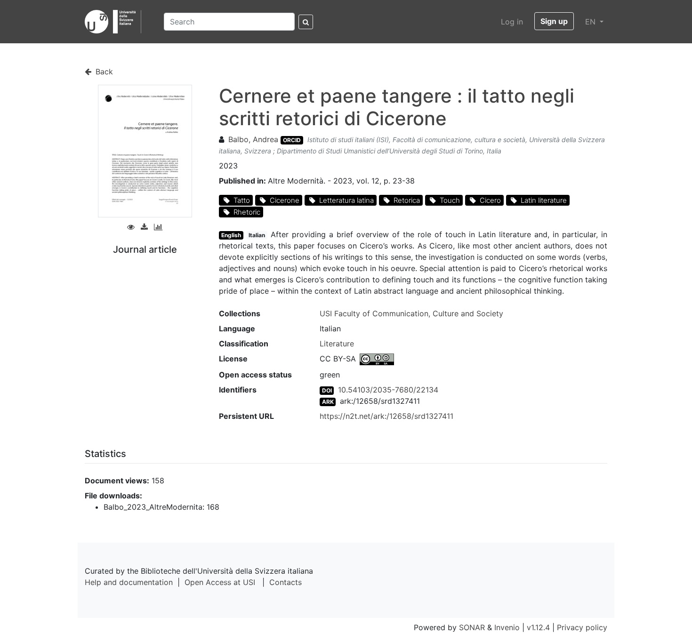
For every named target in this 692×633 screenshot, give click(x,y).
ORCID (292, 140)
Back (103, 71)
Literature (337, 343)
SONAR (472, 627)
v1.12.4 (538, 627)
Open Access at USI (220, 582)
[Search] (305, 22)
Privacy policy (582, 627)
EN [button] (591, 21)
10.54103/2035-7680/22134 (388, 389)
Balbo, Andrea (253, 139)
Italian (257, 235)
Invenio (507, 627)
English (231, 235)
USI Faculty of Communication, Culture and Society (411, 313)
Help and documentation (129, 582)
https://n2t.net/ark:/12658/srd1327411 (386, 416)
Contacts (285, 582)
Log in (512, 21)
